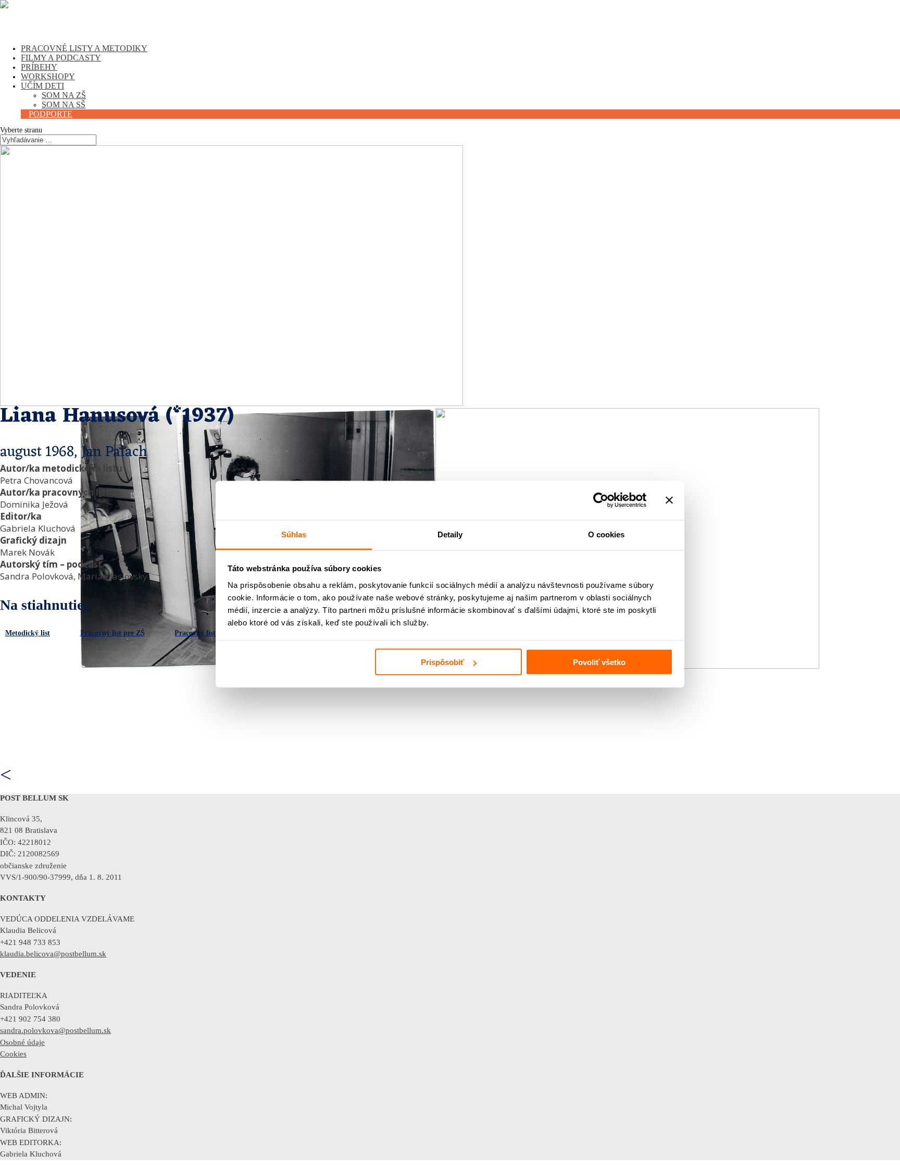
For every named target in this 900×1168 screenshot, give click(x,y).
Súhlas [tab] (294, 534)
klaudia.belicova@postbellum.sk (53, 954)
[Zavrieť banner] (669, 500)
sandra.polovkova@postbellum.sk (55, 1030)
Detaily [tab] (450, 534)
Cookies (13, 1054)
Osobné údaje (22, 1042)
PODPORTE (50, 113)
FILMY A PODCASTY (61, 57)
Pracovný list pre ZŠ (112, 633)
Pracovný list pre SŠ (206, 633)
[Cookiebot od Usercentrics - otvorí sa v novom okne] (600, 500)
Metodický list (27, 633)
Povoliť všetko (599, 662)
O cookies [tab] (606, 534)
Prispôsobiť (442, 662)
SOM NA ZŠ (64, 95)
